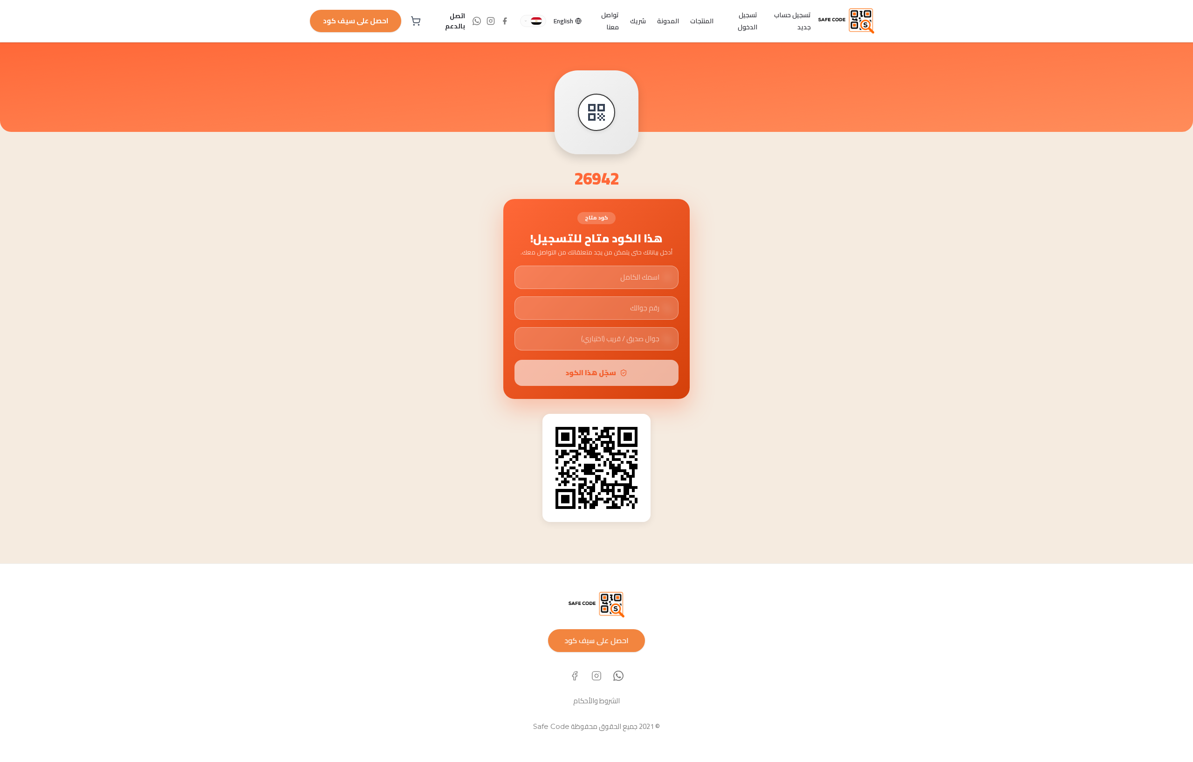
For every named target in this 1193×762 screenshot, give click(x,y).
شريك (638, 21)
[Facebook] (574, 676)
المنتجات (701, 21)
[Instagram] (596, 676)
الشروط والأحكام (596, 700)
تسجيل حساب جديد (792, 21)
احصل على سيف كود (355, 20)
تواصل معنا (610, 21)
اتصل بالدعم (455, 21)
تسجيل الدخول (747, 21)
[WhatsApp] (618, 676)
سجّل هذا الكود (591, 372)
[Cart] (416, 21)
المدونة (668, 21)
